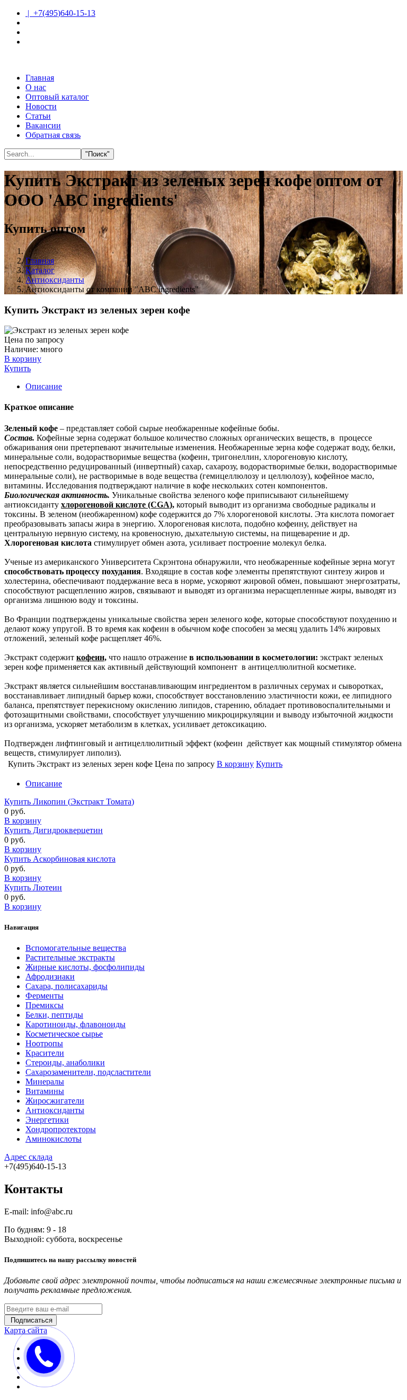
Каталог (40, 270)
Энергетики (47, 1119)
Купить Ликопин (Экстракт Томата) (69, 801)
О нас (35, 87)
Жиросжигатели (54, 1100)
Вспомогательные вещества (75, 947)
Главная (39, 77)
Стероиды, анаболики (65, 1062)
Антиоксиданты (54, 279)
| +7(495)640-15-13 (60, 13)
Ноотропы (44, 1043)
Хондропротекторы (60, 1129)
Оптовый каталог (57, 96)
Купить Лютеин (33, 887)
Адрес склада (28, 1156)
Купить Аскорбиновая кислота (60, 858)
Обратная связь (53, 134)
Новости (41, 106)
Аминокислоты (53, 1138)
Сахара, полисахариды (66, 986)
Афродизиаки (50, 976)
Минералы (44, 1081)
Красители (44, 1052)
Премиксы (44, 1005)
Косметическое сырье (64, 1033)
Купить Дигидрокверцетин (53, 830)
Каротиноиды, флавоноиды (75, 1024)
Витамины (44, 1091)
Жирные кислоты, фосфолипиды (85, 967)
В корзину (22, 820)
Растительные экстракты (70, 957)
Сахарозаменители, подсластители (88, 1072)
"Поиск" (97, 154)
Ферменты (44, 995)
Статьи (38, 115)
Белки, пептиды (54, 1014)
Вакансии (43, 125)
